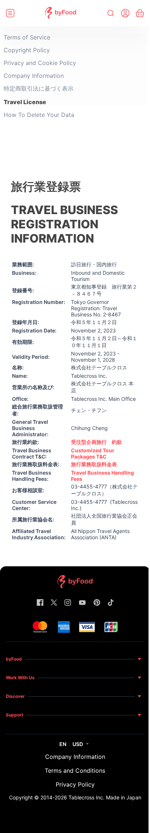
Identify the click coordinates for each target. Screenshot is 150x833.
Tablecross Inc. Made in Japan (104, 797)
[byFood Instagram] (67, 603)
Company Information (75, 756)
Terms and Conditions (75, 770)
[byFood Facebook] (40, 603)
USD (77, 744)
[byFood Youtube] (82, 603)
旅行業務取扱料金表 (94, 464)
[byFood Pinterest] (96, 603)
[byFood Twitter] (54, 603)
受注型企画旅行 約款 (96, 442)
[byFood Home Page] (60, 13)
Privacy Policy (75, 784)
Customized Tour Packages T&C (92, 453)
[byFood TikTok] (110, 603)
